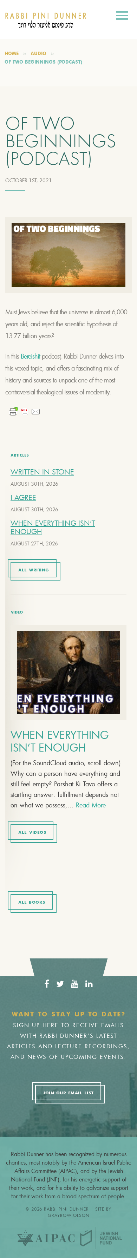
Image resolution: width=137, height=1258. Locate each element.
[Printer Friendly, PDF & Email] (24, 411)
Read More (91, 805)
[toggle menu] (122, 17)
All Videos (32, 833)
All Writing (33, 570)
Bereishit (30, 356)
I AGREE (23, 497)
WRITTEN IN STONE (42, 472)
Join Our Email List (68, 1093)
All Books (31, 902)
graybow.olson (69, 1215)
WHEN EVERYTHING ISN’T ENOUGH (53, 527)
